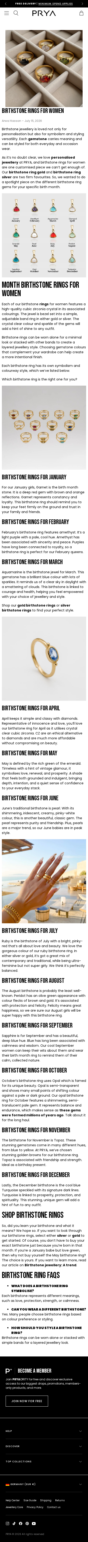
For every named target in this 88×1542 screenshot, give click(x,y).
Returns (60, 1500)
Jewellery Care (14, 1507)
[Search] (16, 13)
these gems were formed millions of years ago (41, 1112)
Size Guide (29, 1500)
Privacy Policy (35, 1507)
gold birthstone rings (36, 605)
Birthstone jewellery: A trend (50, 1265)
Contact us (54, 1507)
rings (44, 304)
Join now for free (26, 1401)
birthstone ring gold (27, 172)
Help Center (13, 1500)
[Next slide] (82, 4)
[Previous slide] (6, 4)
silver (62, 1235)
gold (76, 1235)
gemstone (37, 139)
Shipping (45, 1500)
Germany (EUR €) (23, 1484)
